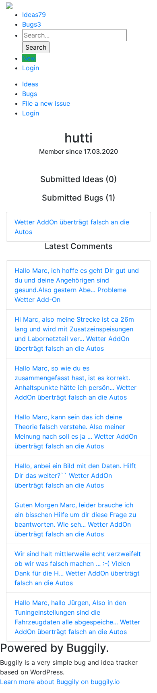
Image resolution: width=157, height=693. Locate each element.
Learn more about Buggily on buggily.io (60, 682)
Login (30, 68)
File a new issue (46, 103)
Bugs (31, 24)
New (29, 58)
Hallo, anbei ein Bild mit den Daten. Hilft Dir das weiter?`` (75, 475)
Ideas (34, 14)
